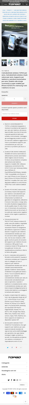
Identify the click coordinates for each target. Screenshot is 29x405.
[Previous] (3, 40)
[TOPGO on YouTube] (14, 380)
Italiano (22, 385)
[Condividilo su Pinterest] (16, 347)
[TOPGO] (14, 4)
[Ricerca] (23, 4)
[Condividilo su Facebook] (12, 347)
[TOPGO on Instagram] (17, 380)
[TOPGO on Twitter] (8, 380)
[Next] (25, 40)
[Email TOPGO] (20, 380)
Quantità (4, 95)
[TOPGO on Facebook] (11, 380)
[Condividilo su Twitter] (8, 347)
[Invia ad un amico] (21, 347)
